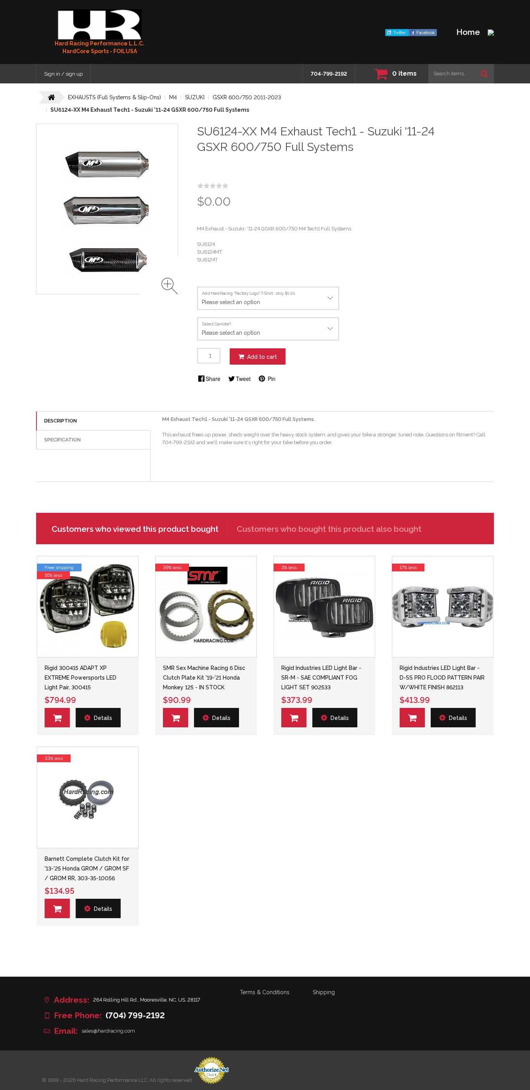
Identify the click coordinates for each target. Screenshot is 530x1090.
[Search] (484, 73)
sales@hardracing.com (108, 1031)
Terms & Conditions (264, 992)
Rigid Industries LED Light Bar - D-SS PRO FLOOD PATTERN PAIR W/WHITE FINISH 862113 (442, 677)
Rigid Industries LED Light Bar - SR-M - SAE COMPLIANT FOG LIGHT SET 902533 (321, 677)
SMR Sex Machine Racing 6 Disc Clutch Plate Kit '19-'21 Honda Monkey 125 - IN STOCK (204, 677)
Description (60, 421)
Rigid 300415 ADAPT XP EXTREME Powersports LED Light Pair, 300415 (80, 677)
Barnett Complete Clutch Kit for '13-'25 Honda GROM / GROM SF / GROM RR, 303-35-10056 (87, 868)
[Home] (100, 24)
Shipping (324, 992)
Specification (62, 440)
